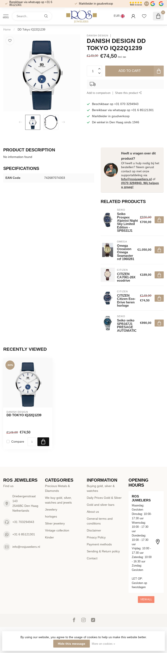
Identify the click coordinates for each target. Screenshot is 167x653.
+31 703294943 (23, 522)
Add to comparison (98, 93)
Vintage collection (57, 530)
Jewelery (51, 509)
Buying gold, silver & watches (101, 488)
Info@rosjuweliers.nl (136, 179)
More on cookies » (103, 643)
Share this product (127, 93)
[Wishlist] (144, 16)
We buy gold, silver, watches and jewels (58, 500)
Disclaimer (94, 530)
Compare (17, 441)
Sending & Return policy (103, 551)
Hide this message (71, 643)
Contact (92, 558)
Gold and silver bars (100, 504)
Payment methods (99, 544)
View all (146, 599)
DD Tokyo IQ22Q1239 (31, 29)
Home (7, 29)
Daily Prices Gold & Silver (104, 497)
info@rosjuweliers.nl (26, 546)
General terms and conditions (100, 521)
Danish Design (97, 35)
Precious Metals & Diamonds (57, 488)
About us (93, 511)
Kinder (49, 537)
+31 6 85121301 (23, 534)
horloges (51, 516)
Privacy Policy (96, 537)
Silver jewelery (55, 523)
